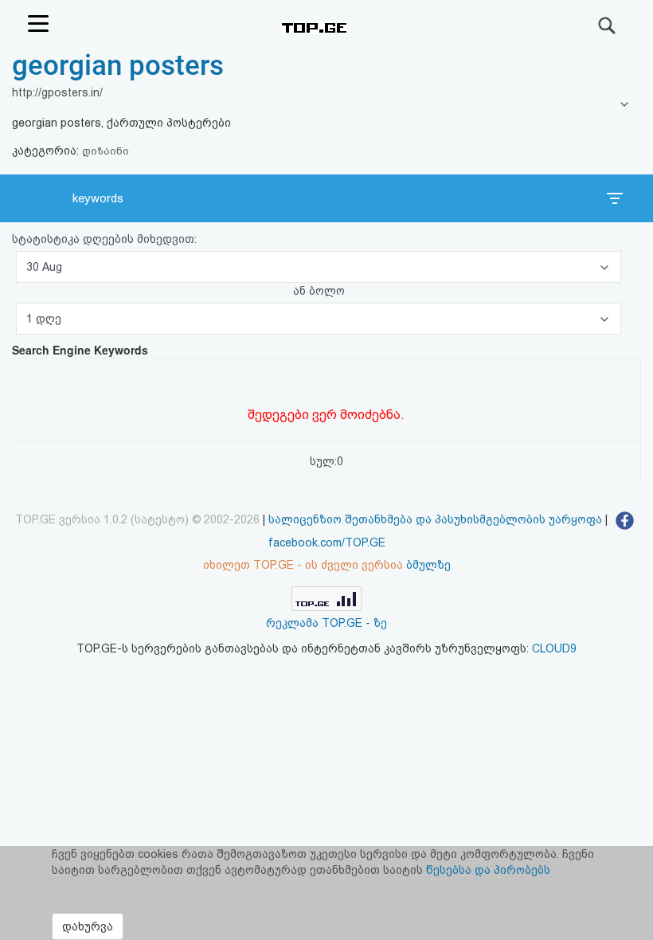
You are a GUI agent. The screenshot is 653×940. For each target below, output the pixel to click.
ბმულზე (428, 564)
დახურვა (87, 926)
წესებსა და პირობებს (488, 870)
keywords (97, 198)
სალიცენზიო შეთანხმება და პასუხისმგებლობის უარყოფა (435, 519)
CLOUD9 (554, 648)
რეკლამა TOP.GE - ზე (326, 623)
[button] (318, 267)
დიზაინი (105, 151)
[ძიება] (607, 25)
